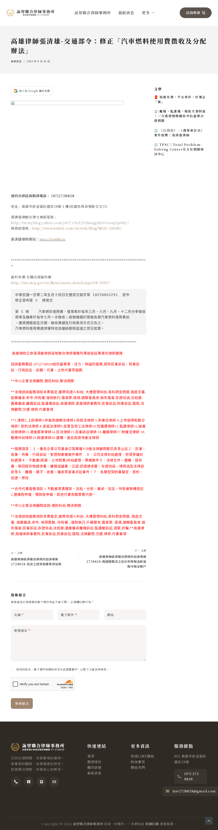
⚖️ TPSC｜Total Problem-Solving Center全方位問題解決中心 (179, 149)
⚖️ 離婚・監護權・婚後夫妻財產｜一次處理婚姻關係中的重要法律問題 (180, 116)
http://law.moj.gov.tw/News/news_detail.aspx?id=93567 (60, 282)
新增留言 (22, 630)
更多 (146, 12)
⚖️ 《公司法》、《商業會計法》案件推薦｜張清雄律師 (179, 132)
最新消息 (126, 12)
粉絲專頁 (138, 761)
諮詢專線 (193, 12)
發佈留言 (22, 703)
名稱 (18, 614)
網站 (110, 614)
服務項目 (94, 761)
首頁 (91, 756)
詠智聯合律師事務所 (93, 12)
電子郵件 (69, 614)
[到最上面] (209, 821)
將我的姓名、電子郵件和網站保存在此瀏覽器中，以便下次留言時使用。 (62, 669)
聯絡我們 (138, 767)
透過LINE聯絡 (142, 756)
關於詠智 (94, 767)
